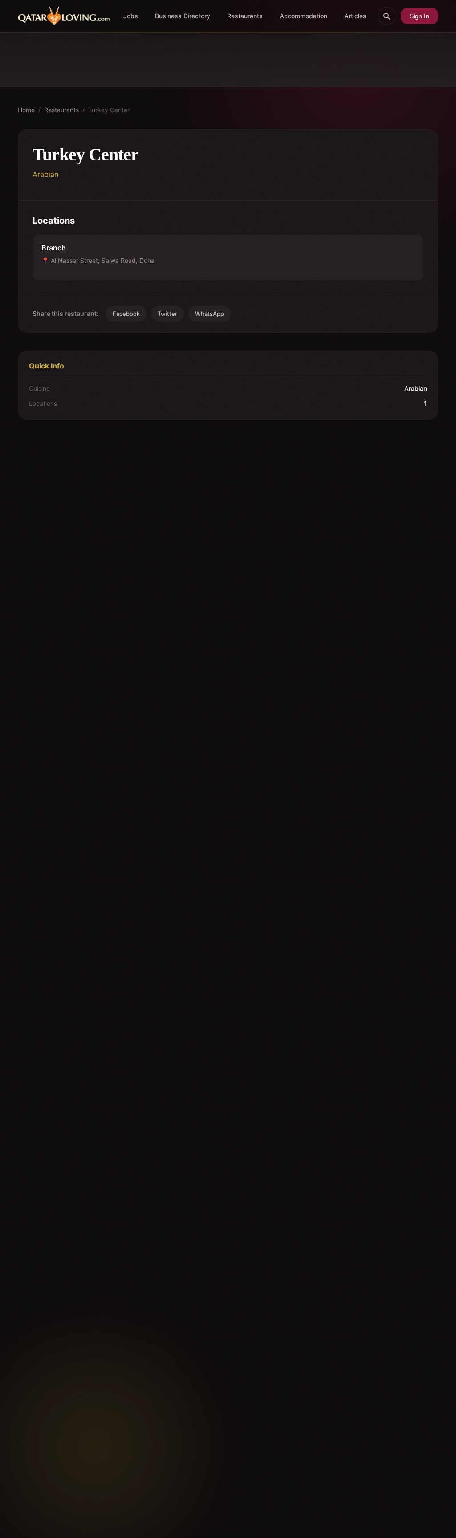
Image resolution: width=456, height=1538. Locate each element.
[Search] (386, 16)
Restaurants (245, 16)
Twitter (167, 313)
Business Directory (182, 16)
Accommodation (303, 16)
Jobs (130, 16)
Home (26, 110)
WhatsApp (209, 313)
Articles (355, 16)
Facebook (126, 313)
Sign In (419, 16)
